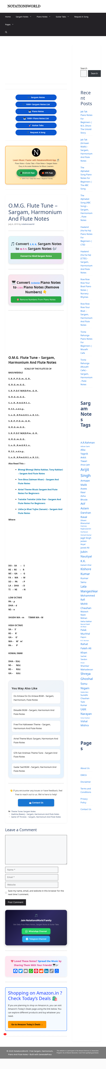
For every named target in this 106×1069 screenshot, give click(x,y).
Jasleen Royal (84, 542)
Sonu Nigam (85, 686)
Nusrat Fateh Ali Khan (85, 625)
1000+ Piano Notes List (36, 118)
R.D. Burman (85, 640)
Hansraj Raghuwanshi (86, 527)
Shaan (83, 663)
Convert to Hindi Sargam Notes (36, 256)
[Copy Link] (51, 971)
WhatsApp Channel (38, 931)
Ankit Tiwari (84, 459)
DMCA (84, 775)
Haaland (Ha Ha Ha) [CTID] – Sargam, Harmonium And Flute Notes (86, 262)
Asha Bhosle (84, 497)
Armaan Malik (85, 482)
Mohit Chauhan (86, 606)
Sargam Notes (22, 16)
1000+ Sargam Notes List (36, 104)
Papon (83, 637)
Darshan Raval (86, 515)
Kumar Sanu (84, 580)
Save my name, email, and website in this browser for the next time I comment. (36, 892)
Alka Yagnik (84, 451)
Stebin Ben (84, 692)
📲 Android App (27, 173)
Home (8, 16)
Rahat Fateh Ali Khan (86, 648)
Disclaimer (86, 781)
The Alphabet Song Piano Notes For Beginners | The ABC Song (86, 178)
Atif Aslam (85, 506)
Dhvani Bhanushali (85, 521)
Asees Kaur (84, 490)
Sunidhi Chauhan (85, 697)
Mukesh (84, 611)
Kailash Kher (86, 565)
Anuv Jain (85, 464)
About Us (85, 768)
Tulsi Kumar (84, 703)
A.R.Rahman (88, 442)
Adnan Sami (85, 446)
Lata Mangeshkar (89, 588)
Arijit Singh (86, 472)
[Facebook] (15, 971)
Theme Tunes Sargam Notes (23, 811)
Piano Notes (42, 16)
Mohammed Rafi (88, 597)
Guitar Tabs (61, 16)
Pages (7, 24)
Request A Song (81, 16)
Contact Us (86, 809)
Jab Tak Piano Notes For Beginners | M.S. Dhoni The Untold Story (86, 122)
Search (84, 68)
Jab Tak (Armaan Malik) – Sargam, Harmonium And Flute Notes (86, 150)
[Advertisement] (36, 60)
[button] (6, 32)
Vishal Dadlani (85, 718)
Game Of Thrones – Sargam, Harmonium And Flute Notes (36, 817)
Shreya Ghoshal (87, 676)
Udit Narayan (86, 711)
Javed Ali (85, 547)
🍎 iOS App (47, 173)
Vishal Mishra (85, 723)
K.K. (83, 561)
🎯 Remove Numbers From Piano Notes (36, 299)
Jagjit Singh (86, 538)
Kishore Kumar (86, 571)
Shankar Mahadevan (87, 667)
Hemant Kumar (86, 535)
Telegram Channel (37, 939)
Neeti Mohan (84, 616)
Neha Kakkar (86, 621)
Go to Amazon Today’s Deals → (27, 1024)
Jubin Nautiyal (86, 554)
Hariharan (84, 532)
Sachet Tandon (84, 658)
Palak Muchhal (85, 631)
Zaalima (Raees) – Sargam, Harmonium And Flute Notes (35, 814)
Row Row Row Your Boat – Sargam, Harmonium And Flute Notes (86, 314)
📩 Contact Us (36, 802)
